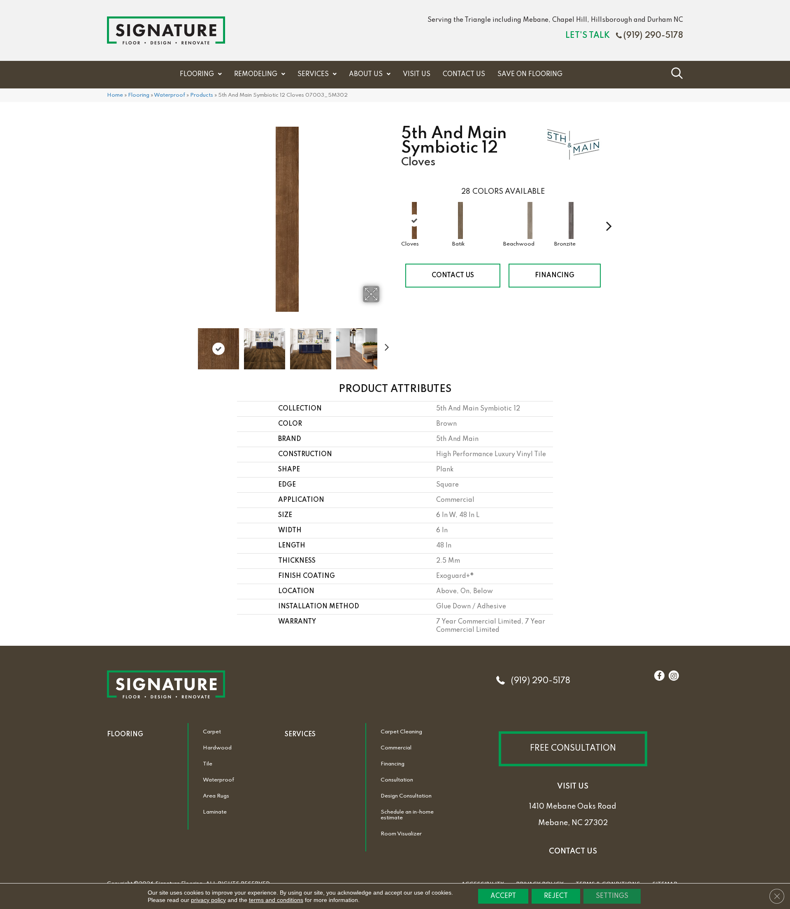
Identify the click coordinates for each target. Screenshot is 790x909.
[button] (573, 748)
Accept (503, 896)
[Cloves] (414, 220)
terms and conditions (276, 900)
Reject (556, 896)
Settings (612, 896)
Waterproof (169, 95)
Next (385, 345)
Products (201, 95)
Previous (189, 345)
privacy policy (208, 900)
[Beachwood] (529, 220)
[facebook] (659, 676)
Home (115, 95)
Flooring (138, 95)
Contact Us (453, 275)
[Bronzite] (571, 220)
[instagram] (674, 676)
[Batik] (460, 220)
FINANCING (554, 275)
